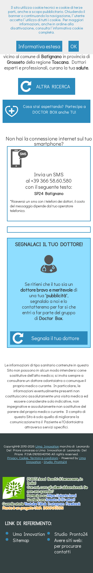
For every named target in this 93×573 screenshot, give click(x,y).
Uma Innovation (47, 446)
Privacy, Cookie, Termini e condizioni (32, 458)
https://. (61, 495)
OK (74, 46)
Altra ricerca (53, 86)
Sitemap (21, 540)
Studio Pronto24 (55, 461)
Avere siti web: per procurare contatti (68, 546)
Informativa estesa (39, 46)
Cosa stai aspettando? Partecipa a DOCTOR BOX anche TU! (54, 109)
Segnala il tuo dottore (55, 338)
